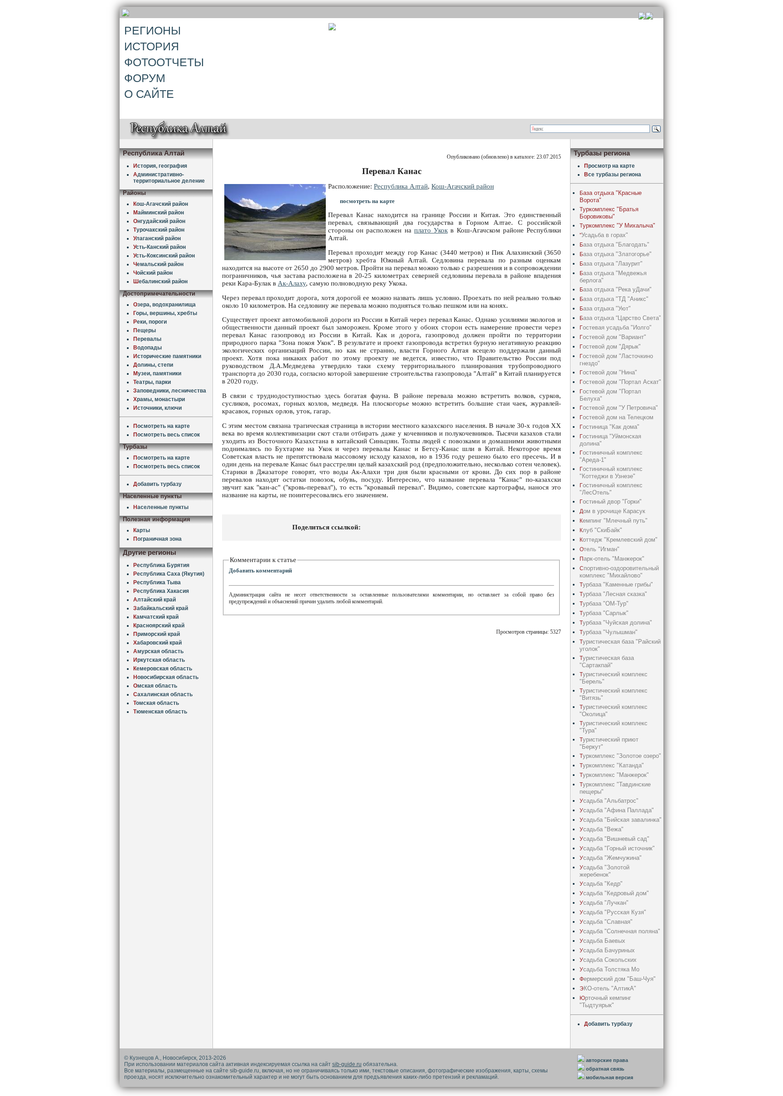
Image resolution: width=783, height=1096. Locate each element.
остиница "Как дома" (609, 426)
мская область (155, 686)
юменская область (160, 711)
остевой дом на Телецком (616, 417)
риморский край (156, 634)
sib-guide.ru (347, 1064)
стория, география (160, 166)
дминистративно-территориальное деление (169, 177)
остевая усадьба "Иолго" (616, 327)
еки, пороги (150, 322)
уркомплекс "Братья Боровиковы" (609, 213)
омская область (156, 703)
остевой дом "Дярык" (610, 346)
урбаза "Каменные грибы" (616, 584)
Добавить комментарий (260, 570)
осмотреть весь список (166, 435)
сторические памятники (167, 356)
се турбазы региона (612, 174)
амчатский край (156, 617)
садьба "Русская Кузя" (613, 912)
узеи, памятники (157, 373)
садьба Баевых (602, 940)
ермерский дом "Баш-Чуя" (618, 978)
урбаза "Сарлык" (604, 613)
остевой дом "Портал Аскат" (620, 381)
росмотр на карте (609, 166)
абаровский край (157, 643)
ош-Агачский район (160, 204)
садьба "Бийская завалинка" (621, 819)
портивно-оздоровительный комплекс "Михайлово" (619, 572)
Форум (144, 78)
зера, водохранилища (164, 304)
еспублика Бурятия (161, 565)
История (151, 46)
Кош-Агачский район (462, 186)
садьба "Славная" (606, 921)
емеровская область (162, 668)
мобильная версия (609, 1077)
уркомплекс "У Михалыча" (617, 225)
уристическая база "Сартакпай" (607, 662)
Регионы (152, 30)
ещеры (144, 330)
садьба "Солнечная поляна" (620, 931)
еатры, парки (152, 382)
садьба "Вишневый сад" (614, 838)
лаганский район (157, 238)
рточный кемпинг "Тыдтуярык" (605, 1001)
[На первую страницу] (642, 17)
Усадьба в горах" (604, 235)
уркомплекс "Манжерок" (614, 774)
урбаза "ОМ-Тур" (604, 603)
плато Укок (431, 230)
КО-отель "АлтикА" (608, 988)
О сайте (149, 93)
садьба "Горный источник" (617, 848)
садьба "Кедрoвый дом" (614, 893)
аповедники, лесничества (169, 391)
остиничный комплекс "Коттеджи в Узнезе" (611, 473)
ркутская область (159, 660)
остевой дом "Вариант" (613, 337)
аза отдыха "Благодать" (614, 244)
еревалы (147, 339)
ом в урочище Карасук (612, 511)
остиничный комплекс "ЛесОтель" (611, 489)
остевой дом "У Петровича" (619, 407)
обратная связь (605, 1069)
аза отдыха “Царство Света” (620, 318)
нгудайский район (159, 221)
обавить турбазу (157, 484)
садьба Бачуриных (607, 950)
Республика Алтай (401, 186)
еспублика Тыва (157, 582)
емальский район (158, 264)
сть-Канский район (159, 247)
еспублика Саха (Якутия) (168, 574)
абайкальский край (160, 608)
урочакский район (158, 230)
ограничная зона (157, 539)
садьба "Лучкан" (604, 902)
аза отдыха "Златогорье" (616, 254)
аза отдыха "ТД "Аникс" (614, 299)
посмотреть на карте (367, 201)
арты (141, 530)
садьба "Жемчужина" (611, 857)
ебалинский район (160, 281)
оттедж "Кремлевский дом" (618, 539)
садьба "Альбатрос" (609, 800)
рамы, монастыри (159, 399)
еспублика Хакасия (161, 591)
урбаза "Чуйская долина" (616, 622)
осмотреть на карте (161, 426)
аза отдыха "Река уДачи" (616, 289)
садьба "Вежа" (602, 829)
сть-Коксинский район (164, 255)
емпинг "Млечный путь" (614, 520)
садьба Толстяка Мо (609, 969)
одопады (147, 347)
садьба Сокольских (608, 959)
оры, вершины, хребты (165, 313)
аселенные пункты (160, 507)
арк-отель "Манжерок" (612, 558)
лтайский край (154, 599)
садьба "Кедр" (601, 883)
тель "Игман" (599, 549)
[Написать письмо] (649, 17)
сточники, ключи (157, 408)
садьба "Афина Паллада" (617, 810)
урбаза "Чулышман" (609, 632)
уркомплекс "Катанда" (612, 765)
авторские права (607, 1060)
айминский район (158, 212)
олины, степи (153, 365)
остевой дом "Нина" (608, 372)
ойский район (153, 273)
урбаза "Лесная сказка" (613, 594)
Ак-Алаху (292, 283)
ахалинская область (163, 694)
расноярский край (158, 625)
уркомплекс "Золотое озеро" (620, 755)
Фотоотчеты (164, 62)
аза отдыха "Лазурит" (611, 263)
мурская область (158, 651)
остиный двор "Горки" (611, 501)
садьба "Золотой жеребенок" (604, 871)
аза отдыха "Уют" (605, 308)
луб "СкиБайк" (601, 530)
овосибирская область (165, 677)
